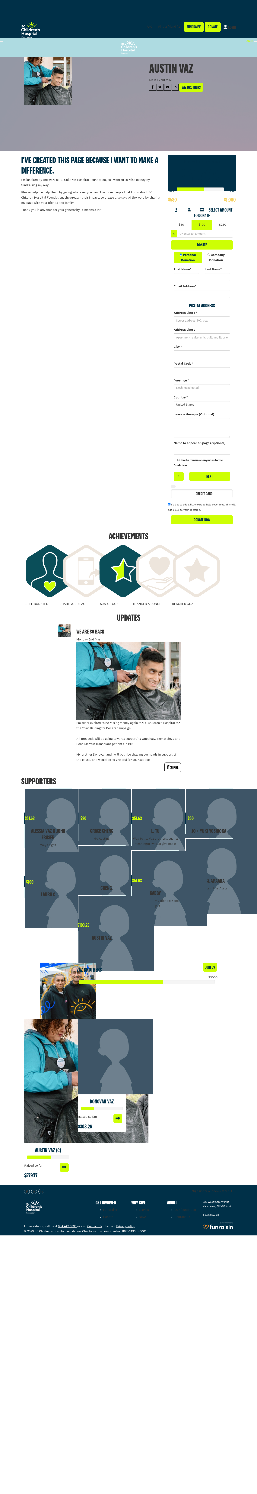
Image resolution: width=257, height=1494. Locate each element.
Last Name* (213, 269)
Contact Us (94, 1226)
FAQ (150, 27)
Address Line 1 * (185, 313)
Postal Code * (183, 364)
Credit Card (204, 493)
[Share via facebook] (152, 87)
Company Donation (217, 257)
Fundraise (194, 26)
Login (231, 27)
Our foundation (185, 1210)
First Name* (182, 269)
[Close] (255, 41)
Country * (181, 397)
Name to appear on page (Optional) (200, 443)
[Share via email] (167, 87)
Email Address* (185, 286)
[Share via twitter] (160, 87)
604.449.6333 (67, 1226)
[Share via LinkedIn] (175, 87)
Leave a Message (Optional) (194, 414)
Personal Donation (188, 257)
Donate (213, 26)
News (143, 1217)
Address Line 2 (184, 330)
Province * (181, 380)
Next (209, 476)
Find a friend (167, 27)
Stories (144, 1210)
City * (178, 347)
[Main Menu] (1, 41)
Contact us (182, 1217)
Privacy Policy (125, 1226)
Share (174, 767)
